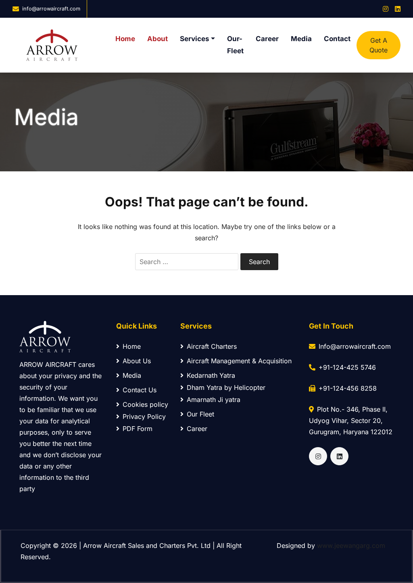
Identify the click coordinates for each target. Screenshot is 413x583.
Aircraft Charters (212, 346)
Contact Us (139, 390)
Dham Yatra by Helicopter (226, 387)
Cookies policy (145, 404)
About (157, 39)
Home (125, 39)
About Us (137, 361)
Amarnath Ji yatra (213, 400)
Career (267, 39)
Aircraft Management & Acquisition (239, 361)
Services (194, 39)
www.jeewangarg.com (351, 545)
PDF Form (137, 429)
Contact (337, 39)
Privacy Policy (144, 416)
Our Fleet (200, 414)
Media (301, 39)
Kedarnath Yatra (211, 375)
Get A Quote (378, 45)
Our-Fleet (235, 45)
